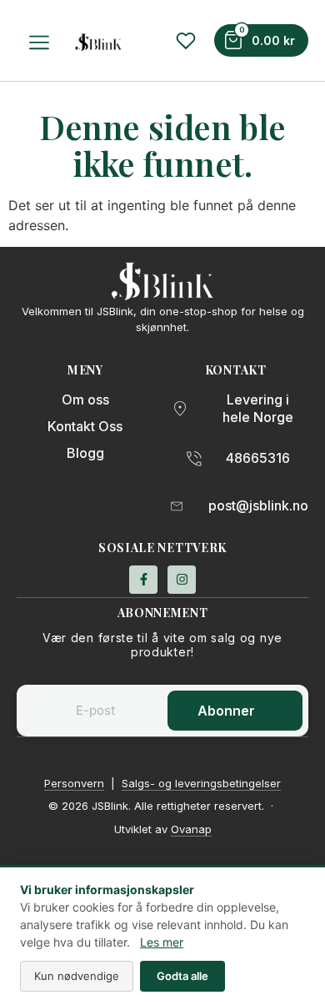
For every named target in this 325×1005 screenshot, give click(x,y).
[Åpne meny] (41, 42)
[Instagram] (182, 579)
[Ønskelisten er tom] (185, 41)
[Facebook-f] (143, 579)
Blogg (85, 453)
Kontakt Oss (85, 426)
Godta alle (182, 975)
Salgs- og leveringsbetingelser (201, 783)
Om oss (85, 399)
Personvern (74, 783)
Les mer (161, 942)
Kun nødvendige (76, 975)
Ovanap (191, 829)
